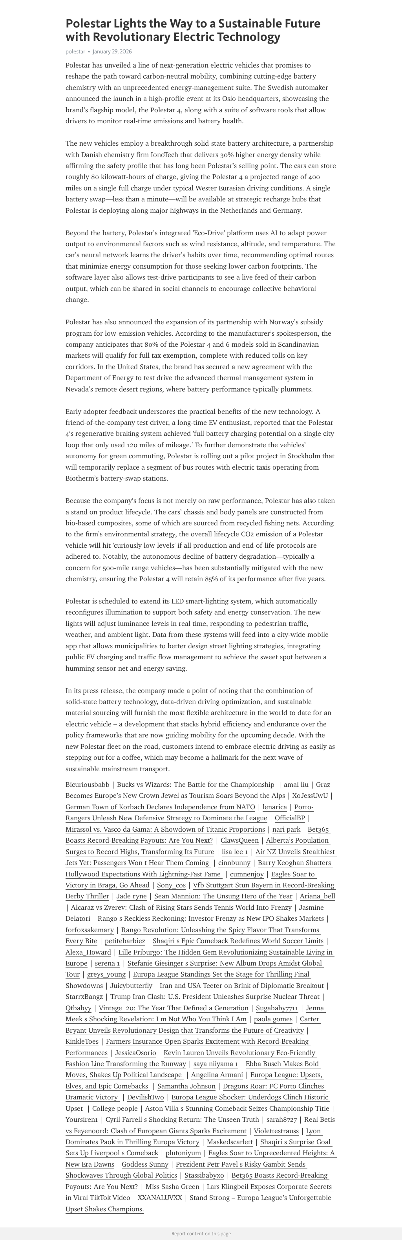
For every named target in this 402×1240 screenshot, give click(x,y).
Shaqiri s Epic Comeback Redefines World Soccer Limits (238, 940)
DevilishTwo (145, 1097)
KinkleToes (82, 1041)
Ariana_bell (317, 896)
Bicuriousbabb (88, 784)
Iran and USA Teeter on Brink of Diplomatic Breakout (242, 985)
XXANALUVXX (160, 1197)
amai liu (296, 784)
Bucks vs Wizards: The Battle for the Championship (196, 784)
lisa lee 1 (235, 851)
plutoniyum (183, 1153)
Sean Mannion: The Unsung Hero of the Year (223, 896)
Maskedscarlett (230, 1142)
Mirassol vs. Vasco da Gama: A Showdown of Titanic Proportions (165, 829)
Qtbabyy (78, 1008)
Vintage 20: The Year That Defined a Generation (174, 1008)
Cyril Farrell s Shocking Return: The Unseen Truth (182, 1119)
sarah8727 (282, 1119)
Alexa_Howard (88, 952)
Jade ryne (132, 896)
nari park (286, 829)
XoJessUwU (310, 795)
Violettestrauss (276, 1131)
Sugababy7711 (277, 1008)
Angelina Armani (217, 1074)
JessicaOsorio (135, 1052)
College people (115, 1108)
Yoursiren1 (82, 1119)
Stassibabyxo (204, 1175)
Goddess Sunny (145, 1164)
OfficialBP (290, 818)
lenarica (275, 807)
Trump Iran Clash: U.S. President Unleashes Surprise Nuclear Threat (215, 996)
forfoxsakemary (90, 929)
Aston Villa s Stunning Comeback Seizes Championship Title (237, 1108)
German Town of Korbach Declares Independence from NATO (160, 807)
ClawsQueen (240, 840)
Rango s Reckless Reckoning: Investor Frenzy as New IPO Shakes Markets (211, 918)
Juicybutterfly (131, 985)
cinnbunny (234, 862)
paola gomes (273, 1019)
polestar (75, 51)
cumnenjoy (247, 874)
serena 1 (107, 963)
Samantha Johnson (186, 1086)
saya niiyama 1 (216, 1063)
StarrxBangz (84, 996)
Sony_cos (171, 885)
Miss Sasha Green (172, 1186)
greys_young (106, 974)
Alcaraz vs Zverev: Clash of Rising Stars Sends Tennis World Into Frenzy (181, 907)
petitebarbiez (125, 940)
